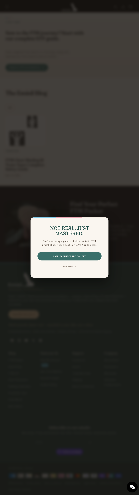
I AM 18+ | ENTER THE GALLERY (69, 256)
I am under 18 (69, 266)
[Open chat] (132, 487)
